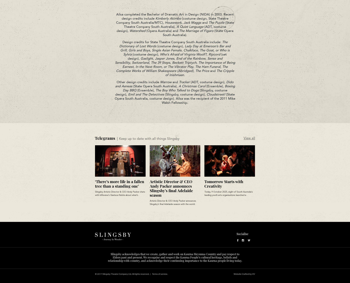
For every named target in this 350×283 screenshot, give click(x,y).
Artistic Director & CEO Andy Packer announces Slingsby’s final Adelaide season (171, 188)
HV (253, 274)
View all (249, 138)
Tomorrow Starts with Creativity (223, 184)
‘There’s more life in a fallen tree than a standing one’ (119, 184)
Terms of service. (160, 274)
